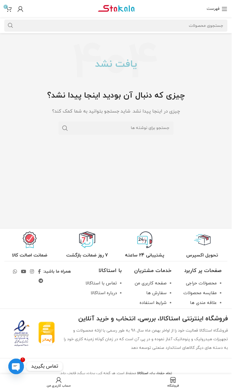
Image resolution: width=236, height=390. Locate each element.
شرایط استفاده (153, 303)
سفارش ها (156, 293)
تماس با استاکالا (101, 283)
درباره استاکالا (104, 293)
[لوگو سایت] (116, 8)
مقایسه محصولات (200, 293)
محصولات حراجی (201, 283)
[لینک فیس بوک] (39, 271)
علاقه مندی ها (203, 303)
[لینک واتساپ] (15, 271)
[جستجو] (65, 128)
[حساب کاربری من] (20, 9)
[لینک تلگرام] (41, 281)
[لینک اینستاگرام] (32, 271)
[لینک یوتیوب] (23, 271)
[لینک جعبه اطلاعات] (202, 244)
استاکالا (142, 373)
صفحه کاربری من (151, 283)
